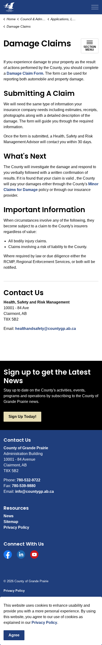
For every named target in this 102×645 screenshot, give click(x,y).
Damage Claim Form (25, 73)
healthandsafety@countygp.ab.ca (45, 329)
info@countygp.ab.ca (34, 491)
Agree (14, 635)
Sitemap (11, 522)
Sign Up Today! (22, 417)
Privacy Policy (44, 623)
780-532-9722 (28, 480)
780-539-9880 (24, 486)
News (9, 516)
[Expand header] (95, 7)
